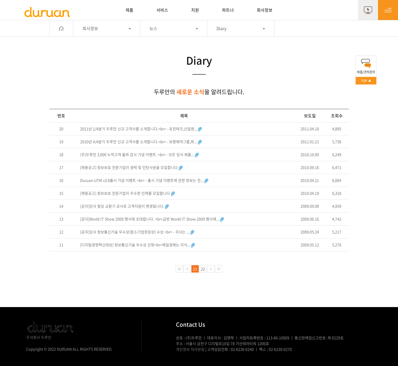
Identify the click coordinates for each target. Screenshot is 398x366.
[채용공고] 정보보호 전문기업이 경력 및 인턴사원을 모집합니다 (129, 167)
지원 (195, 10)
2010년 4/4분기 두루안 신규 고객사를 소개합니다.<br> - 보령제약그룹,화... (138, 141)
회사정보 (264, 10)
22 (203, 269)
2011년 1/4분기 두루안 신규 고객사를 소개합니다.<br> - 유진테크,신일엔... (138, 128)
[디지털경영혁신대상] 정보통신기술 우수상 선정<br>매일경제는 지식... (135, 244)
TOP (366, 80)
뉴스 (153, 28)
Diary (221, 28)
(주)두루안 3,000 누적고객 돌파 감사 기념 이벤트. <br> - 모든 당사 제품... (137, 154)
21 (195, 269)
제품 (129, 10)
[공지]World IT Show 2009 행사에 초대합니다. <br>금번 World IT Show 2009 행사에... (149, 219)
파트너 (228, 10)
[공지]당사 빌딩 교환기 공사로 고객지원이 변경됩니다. (122, 206)
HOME (61, 28)
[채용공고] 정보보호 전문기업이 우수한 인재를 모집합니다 (125, 193)
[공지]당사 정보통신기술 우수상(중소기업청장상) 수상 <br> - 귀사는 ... (134, 232)
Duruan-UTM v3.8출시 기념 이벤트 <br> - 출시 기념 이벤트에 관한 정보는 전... (141, 180)
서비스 (162, 10)
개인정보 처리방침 (190, 349)
